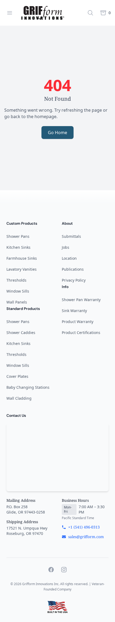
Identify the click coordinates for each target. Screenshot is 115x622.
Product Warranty (77, 321)
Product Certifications (81, 332)
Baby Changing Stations (27, 387)
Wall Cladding (19, 398)
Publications (73, 269)
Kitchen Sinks (18, 247)
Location (69, 258)
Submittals (71, 236)
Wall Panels (16, 302)
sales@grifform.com (86, 536)
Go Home (57, 132)
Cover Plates (17, 376)
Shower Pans (17, 236)
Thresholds (16, 280)
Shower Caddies (20, 332)
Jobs (65, 247)
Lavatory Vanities (21, 269)
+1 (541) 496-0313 (84, 527)
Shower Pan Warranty (81, 299)
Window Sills (17, 291)
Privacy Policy (74, 280)
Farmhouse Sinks (21, 258)
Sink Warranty (74, 310)
